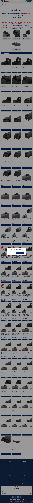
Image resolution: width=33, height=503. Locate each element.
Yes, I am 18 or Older (20, 252)
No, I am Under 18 (12, 252)
